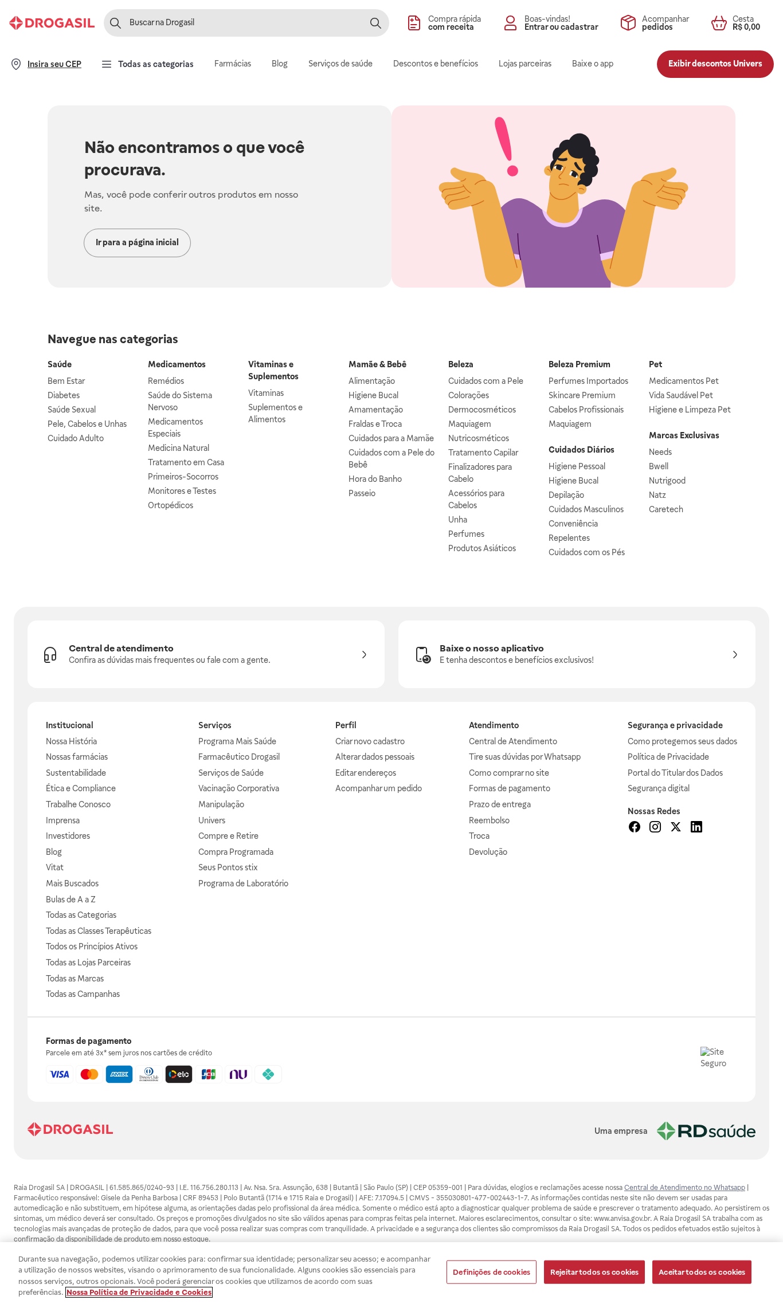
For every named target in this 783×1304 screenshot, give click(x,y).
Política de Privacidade (668, 756)
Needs (660, 452)
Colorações (468, 395)
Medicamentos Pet (684, 381)
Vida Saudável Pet (681, 395)
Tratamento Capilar (483, 452)
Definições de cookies (491, 1272)
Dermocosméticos (482, 409)
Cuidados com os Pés (587, 552)
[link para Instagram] (655, 828)
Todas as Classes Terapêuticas (98, 931)
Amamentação (376, 409)
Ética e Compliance (81, 788)
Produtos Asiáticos (482, 548)
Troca (479, 835)
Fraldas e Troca (375, 424)
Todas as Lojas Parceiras (88, 962)
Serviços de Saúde (231, 772)
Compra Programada (235, 852)
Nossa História (71, 741)
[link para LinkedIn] (696, 828)
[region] (391, 1273)
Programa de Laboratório (243, 883)
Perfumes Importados (588, 381)
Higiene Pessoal (577, 466)
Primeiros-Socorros (183, 476)
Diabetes (64, 395)
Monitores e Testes (182, 491)
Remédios (166, 381)
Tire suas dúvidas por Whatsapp (525, 756)
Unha (457, 519)
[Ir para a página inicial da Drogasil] (52, 23)
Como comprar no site (509, 772)
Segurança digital (659, 788)
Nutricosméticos (478, 438)
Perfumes (466, 534)
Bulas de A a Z (71, 899)
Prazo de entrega (500, 804)
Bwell (658, 466)
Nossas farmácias (77, 756)
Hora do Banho (375, 479)
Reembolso (489, 820)
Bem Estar (66, 381)
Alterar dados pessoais (374, 756)
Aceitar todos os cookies (702, 1272)
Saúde (60, 364)
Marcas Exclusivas (684, 435)
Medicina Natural (178, 448)
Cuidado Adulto (76, 438)
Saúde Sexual (72, 409)
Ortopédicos (170, 505)
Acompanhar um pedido (378, 788)
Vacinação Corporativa (238, 788)
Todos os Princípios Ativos (92, 946)
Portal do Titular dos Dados (675, 772)
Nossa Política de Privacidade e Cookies (139, 1292)
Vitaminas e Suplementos (273, 370)
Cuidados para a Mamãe (391, 438)
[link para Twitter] (676, 828)
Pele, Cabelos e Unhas (87, 424)
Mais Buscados (72, 883)
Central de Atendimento (513, 741)
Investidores (68, 835)
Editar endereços (365, 772)
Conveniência (573, 523)
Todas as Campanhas (83, 994)
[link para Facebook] (634, 828)
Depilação (566, 495)
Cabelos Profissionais (586, 409)
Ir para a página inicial (137, 242)
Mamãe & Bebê (377, 364)
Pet (655, 364)
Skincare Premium (582, 395)
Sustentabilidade (76, 772)
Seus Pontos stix (228, 867)
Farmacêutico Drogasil (239, 756)
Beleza (460, 364)
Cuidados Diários (581, 449)
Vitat (55, 867)
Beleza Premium (579, 364)
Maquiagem (469, 424)
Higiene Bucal (373, 395)
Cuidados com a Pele (485, 381)
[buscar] (375, 22)
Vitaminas (266, 393)
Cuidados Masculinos (586, 509)
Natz (657, 495)
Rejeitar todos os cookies (594, 1272)
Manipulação (221, 804)
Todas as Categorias (81, 915)
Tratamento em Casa (186, 462)
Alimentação (372, 381)
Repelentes (569, 538)
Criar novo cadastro (370, 741)
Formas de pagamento (509, 788)
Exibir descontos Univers (715, 63)
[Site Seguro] (718, 1065)
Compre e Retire (228, 835)
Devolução (488, 852)
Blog (54, 852)
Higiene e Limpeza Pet (690, 409)
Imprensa (63, 820)
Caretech (666, 509)
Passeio (362, 493)
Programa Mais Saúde (237, 741)
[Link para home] (70, 1131)
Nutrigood (667, 480)
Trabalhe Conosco (78, 804)
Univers (211, 820)
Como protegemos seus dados (682, 741)
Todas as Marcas (75, 978)
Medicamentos (177, 364)
